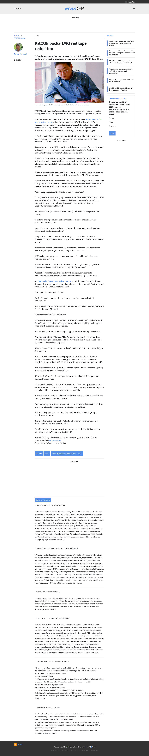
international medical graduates (64, 454)
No (112, 122)
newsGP (17, 35)
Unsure (113, 126)
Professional (19, 38)
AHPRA (39, 454)
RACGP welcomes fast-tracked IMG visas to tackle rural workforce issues (121, 43)
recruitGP (88, 747)
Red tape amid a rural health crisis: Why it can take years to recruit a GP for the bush (122, 53)
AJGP (93, 747)
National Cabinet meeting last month (54, 281)
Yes (112, 118)
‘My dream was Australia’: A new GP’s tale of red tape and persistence (120, 71)
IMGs (47, 454)
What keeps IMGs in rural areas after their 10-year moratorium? (120, 62)
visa (79, 454)
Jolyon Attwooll (20, 54)
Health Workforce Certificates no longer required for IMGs (121, 89)
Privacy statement (73, 747)
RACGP (82, 747)
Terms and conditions (60, 747)
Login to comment (43, 500)
